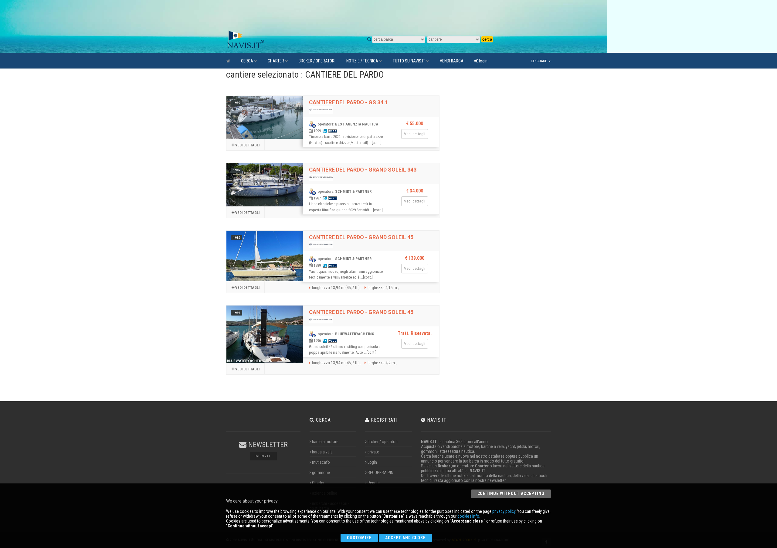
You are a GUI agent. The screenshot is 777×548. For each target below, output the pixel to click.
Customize (359, 537)
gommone (321, 472)
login (482, 60)
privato (373, 451)
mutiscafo (321, 462)
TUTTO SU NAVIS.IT (409, 60)
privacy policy (503, 511)
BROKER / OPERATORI (317, 60)
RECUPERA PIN (380, 472)
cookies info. (468, 516)
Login (372, 462)
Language (539, 61)
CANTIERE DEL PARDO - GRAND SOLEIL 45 (361, 237)
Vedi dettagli (247, 145)
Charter (318, 482)
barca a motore (325, 441)
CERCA (247, 60)
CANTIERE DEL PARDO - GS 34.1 (348, 102)
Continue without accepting (511, 493)
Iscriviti (263, 456)
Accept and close (405, 537)
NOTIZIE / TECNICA (362, 60)
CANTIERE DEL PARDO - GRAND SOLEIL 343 (362, 169)
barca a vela (322, 451)
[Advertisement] (368, 15)
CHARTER (276, 60)
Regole (374, 482)
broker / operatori (383, 441)
